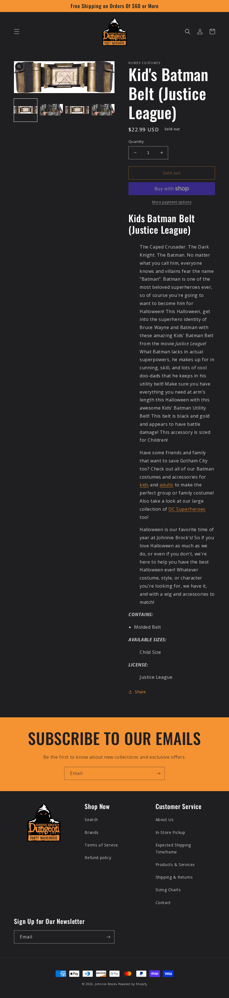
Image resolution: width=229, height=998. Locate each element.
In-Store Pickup (170, 832)
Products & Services (175, 864)
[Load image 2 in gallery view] (51, 110)
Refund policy (98, 857)
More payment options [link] (171, 202)
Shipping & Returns (174, 877)
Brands (92, 832)
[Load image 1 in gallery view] (25, 110)
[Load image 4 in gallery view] (103, 110)
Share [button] (140, 691)
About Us (165, 819)
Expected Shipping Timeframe (173, 848)
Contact (163, 902)
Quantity (136, 141)
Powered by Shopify (132, 984)
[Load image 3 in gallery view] (77, 110)
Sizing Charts (168, 889)
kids (144, 485)
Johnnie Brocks (106, 984)
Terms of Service (101, 845)
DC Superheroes (186, 509)
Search (91, 819)
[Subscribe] (158, 773)
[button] (17, 31)
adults (166, 485)
